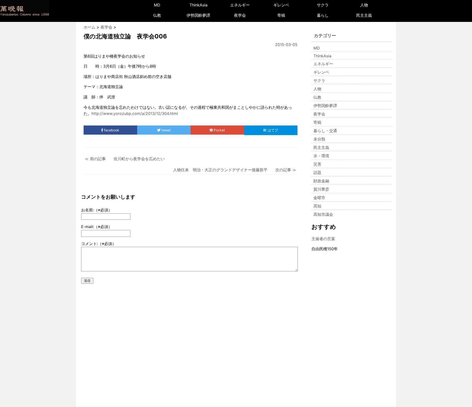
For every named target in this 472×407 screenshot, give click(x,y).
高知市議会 (323, 214)
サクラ (323, 4)
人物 (364, 4)
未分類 (319, 139)
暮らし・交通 (325, 130)
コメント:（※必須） (98, 243)
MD (157, 4)
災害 (317, 164)
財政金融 (321, 180)
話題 (317, 172)
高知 (317, 206)
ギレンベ (281, 4)
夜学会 (240, 15)
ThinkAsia (198, 4)
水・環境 (321, 155)
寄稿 (281, 15)
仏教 (157, 15)
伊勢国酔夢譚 (198, 15)
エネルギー (240, 4)
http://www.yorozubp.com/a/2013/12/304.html (134, 113)
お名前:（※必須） (96, 209)
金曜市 (319, 197)
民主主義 (364, 15)
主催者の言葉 (323, 238)
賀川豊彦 (321, 189)
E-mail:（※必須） (96, 226)
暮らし (323, 15)
